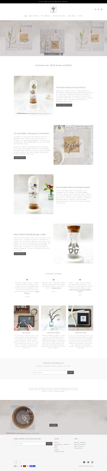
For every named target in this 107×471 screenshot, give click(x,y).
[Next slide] (57, 54)
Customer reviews (59, 451)
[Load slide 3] (51, 54)
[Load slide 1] (48, 54)
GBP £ (16, 462)
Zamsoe (83, 466)
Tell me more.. (53, 425)
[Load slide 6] (55, 54)
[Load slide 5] (53, 54)
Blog (56, 447)
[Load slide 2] (49, 54)
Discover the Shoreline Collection (64, 105)
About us (57, 442)
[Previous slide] (45, 54)
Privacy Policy (78, 448)
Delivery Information (80, 442)
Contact (57, 449)
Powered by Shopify (89, 466)
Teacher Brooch (56, 287)
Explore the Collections (19, 157)
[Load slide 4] (52, 54)
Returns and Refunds (80, 444)
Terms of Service (79, 446)
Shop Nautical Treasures (20, 253)
